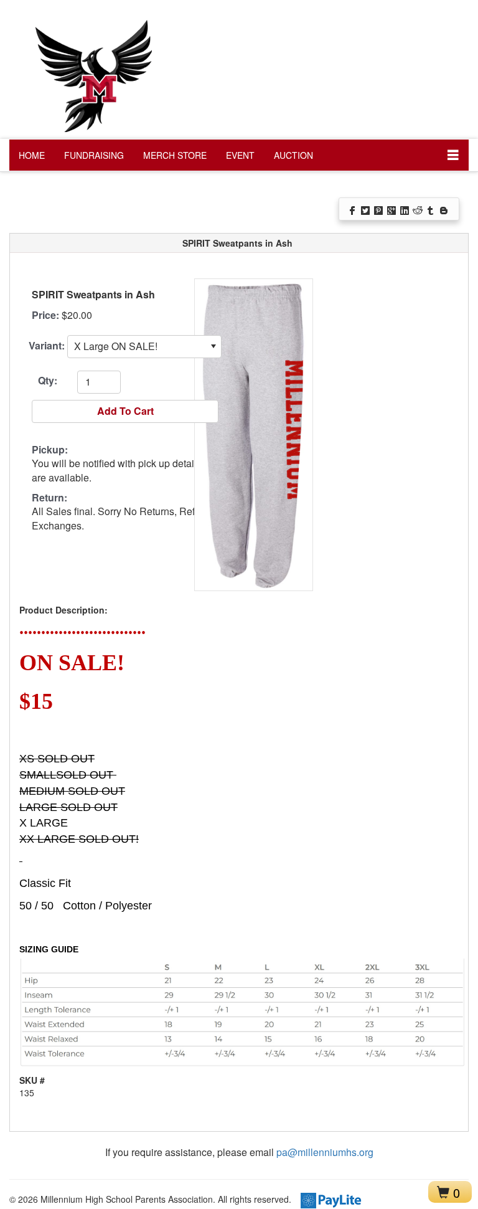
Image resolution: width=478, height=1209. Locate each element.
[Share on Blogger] (445, 209)
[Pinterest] (379, 209)
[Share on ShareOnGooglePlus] (392, 209)
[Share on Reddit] (418, 209)
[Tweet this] (366, 209)
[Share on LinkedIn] (405, 209)
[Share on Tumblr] (432, 209)
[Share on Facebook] (353, 209)
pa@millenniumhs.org (324, 1152)
